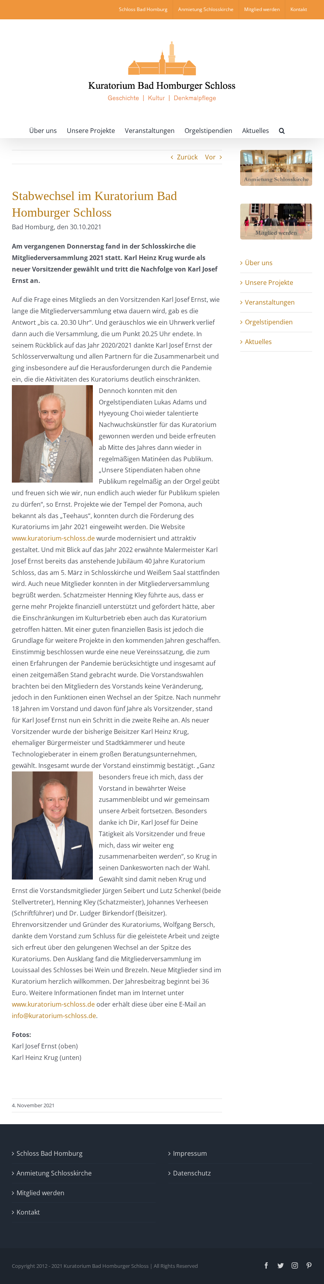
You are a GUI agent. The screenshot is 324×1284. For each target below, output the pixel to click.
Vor (210, 157)
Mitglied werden (40, 1193)
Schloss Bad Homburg (50, 1153)
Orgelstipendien (269, 322)
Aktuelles (258, 341)
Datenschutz (192, 1173)
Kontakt (28, 1212)
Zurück (187, 157)
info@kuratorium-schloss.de (54, 1015)
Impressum (190, 1153)
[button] (282, 130)
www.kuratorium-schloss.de (53, 538)
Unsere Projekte (269, 282)
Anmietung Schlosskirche (54, 1173)
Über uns (259, 262)
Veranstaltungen (270, 302)
